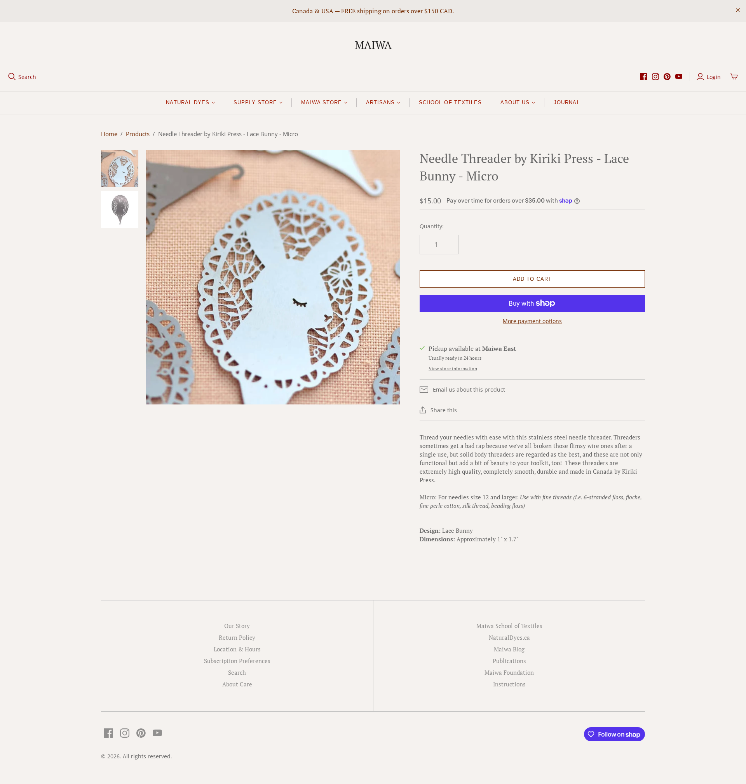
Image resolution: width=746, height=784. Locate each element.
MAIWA (373, 45)
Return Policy (237, 637)
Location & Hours (237, 649)
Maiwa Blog (509, 649)
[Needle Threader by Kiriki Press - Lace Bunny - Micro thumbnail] (119, 168)
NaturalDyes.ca (509, 637)
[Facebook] (643, 76)
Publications (509, 661)
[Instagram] (655, 76)
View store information (453, 368)
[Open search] (12, 76)
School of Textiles (450, 102)
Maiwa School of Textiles (509, 626)
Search (27, 76)
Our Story (237, 626)
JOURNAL (567, 102)
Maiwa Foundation (509, 672)
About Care (237, 684)
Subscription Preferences (237, 661)
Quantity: (432, 226)
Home (109, 134)
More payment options (532, 321)
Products (138, 134)
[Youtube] (678, 76)
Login (714, 76)
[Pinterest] (667, 76)
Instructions (509, 684)
